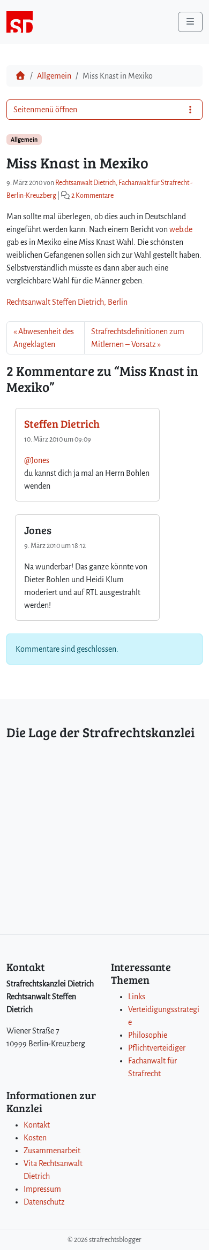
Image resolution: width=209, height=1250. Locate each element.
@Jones (36, 460)
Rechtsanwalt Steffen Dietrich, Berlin (67, 302)
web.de (180, 229)
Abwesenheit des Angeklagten (43, 338)
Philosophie (147, 1035)
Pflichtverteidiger (156, 1048)
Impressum (42, 1189)
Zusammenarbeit (52, 1150)
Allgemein (54, 76)
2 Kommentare (92, 195)
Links (136, 996)
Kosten (35, 1137)
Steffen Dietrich (62, 423)
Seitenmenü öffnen (45, 109)
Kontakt (37, 1125)
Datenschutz (44, 1202)
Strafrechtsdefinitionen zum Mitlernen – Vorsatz (137, 338)
